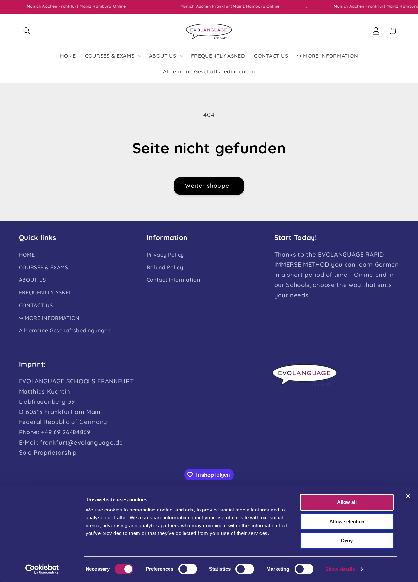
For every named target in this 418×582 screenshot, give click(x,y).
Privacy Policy (165, 254)
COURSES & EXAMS (43, 267)
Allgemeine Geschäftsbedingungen (65, 330)
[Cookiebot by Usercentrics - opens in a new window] (42, 569)
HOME (27, 254)
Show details (340, 569)
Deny (347, 540)
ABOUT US (32, 280)
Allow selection (347, 521)
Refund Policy (165, 267)
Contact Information (173, 280)
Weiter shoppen (209, 185)
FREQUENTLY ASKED (46, 292)
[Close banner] (408, 496)
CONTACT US (36, 305)
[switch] (187, 569)
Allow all (347, 502)
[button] (27, 31)
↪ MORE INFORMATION (49, 318)
